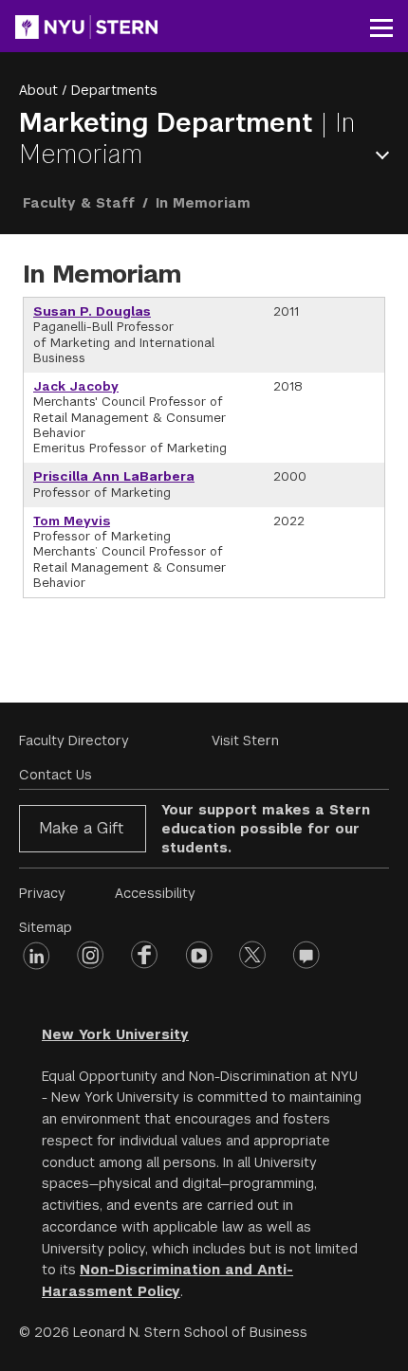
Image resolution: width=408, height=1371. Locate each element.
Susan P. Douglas (92, 311)
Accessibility (155, 893)
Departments (114, 90)
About (38, 90)
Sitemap (45, 927)
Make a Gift (81, 828)
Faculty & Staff (79, 202)
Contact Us (55, 774)
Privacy (42, 893)
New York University (115, 1034)
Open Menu (386, 155)
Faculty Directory (74, 740)
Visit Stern (245, 740)
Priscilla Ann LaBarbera (114, 476)
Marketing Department (170, 122)
